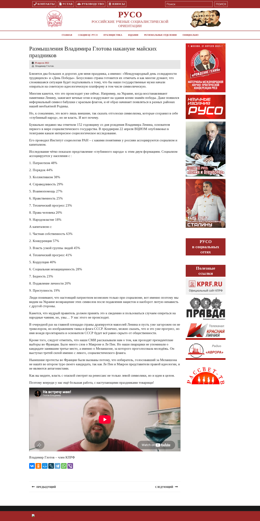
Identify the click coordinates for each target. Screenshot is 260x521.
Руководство (93, 3)
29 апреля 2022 (42, 63)
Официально (190, 35)
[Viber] (70, 466)
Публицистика (112, 35)
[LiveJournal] (51, 466)
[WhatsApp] (64, 466)
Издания (133, 35)
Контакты (46, 3)
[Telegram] (57, 466)
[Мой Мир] (45, 466)
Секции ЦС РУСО (88, 35)
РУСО (130, 14)
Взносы (118, 3)
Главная (67, 35)
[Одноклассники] (38, 466)
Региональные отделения (160, 35)
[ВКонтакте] (32, 466)
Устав (67, 3)
